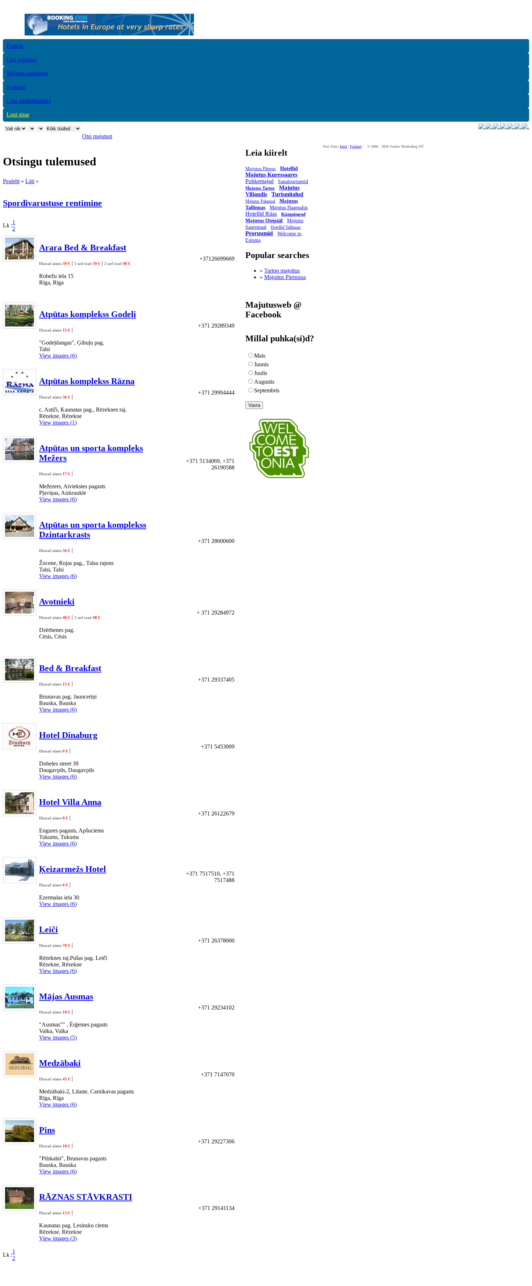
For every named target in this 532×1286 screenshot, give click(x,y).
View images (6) (58, 356)
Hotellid (289, 168)
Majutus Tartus (260, 188)
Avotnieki (57, 601)
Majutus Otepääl (264, 220)
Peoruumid (259, 233)
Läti (29, 181)
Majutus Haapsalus (289, 207)
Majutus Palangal (260, 201)
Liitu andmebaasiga (29, 101)
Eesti (343, 146)
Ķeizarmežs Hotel (72, 869)
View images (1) (58, 422)
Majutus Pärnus (260, 168)
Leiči (48, 929)
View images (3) (58, 1238)
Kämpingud (293, 214)
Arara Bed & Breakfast (82, 247)
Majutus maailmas (27, 73)
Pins (47, 1130)
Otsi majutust (22, 59)
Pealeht (15, 46)
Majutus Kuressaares (271, 175)
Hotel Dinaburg (68, 735)
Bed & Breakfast (70, 668)
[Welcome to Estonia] (279, 480)
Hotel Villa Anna (70, 802)
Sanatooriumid (293, 181)
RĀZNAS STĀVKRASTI (85, 1197)
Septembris (266, 390)
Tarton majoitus (282, 270)
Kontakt (16, 87)
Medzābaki (60, 1063)
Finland (355, 146)
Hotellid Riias (261, 214)
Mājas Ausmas (66, 996)
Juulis (260, 373)
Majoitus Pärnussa (285, 277)
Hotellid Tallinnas (286, 227)
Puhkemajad (259, 181)
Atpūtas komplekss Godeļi (87, 314)
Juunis (261, 364)
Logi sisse (18, 114)
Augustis (264, 382)
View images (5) (58, 1037)
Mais (259, 356)
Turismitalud (287, 194)
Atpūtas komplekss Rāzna (87, 381)
